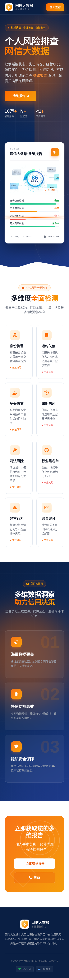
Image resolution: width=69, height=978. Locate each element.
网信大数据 (24, 961)
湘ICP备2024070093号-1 (45, 961)
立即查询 (55, 7)
